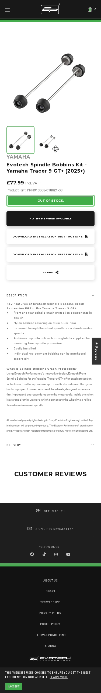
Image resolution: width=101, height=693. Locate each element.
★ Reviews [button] (96, 351)
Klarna (50, 646)
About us (50, 580)
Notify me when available (50, 218)
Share (48, 272)
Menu (7, 9)
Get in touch (54, 511)
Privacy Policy (50, 613)
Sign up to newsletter (54, 528)
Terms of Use (50, 602)
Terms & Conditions (50, 635)
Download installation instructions (48, 236)
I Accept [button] (14, 686)
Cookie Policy (50, 624)
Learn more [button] (59, 677)
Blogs (50, 591)
